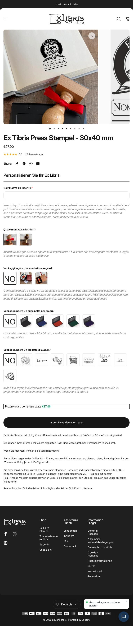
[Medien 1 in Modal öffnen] (91, 35)
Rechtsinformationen (100, 560)
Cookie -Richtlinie (93, 554)
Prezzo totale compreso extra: (23, 406)
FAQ (66, 541)
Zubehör (44, 544)
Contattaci (70, 546)
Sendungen (70, 530)
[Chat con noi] (123, 616)
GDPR (91, 565)
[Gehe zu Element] (50, 129)
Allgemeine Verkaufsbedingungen (100, 540)
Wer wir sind (95, 571)
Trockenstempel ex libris (48, 538)
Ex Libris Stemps (44, 529)
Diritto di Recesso (93, 532)
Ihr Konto (69, 535)
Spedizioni (45, 549)
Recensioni (94, 576)
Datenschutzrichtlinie (100, 547)
